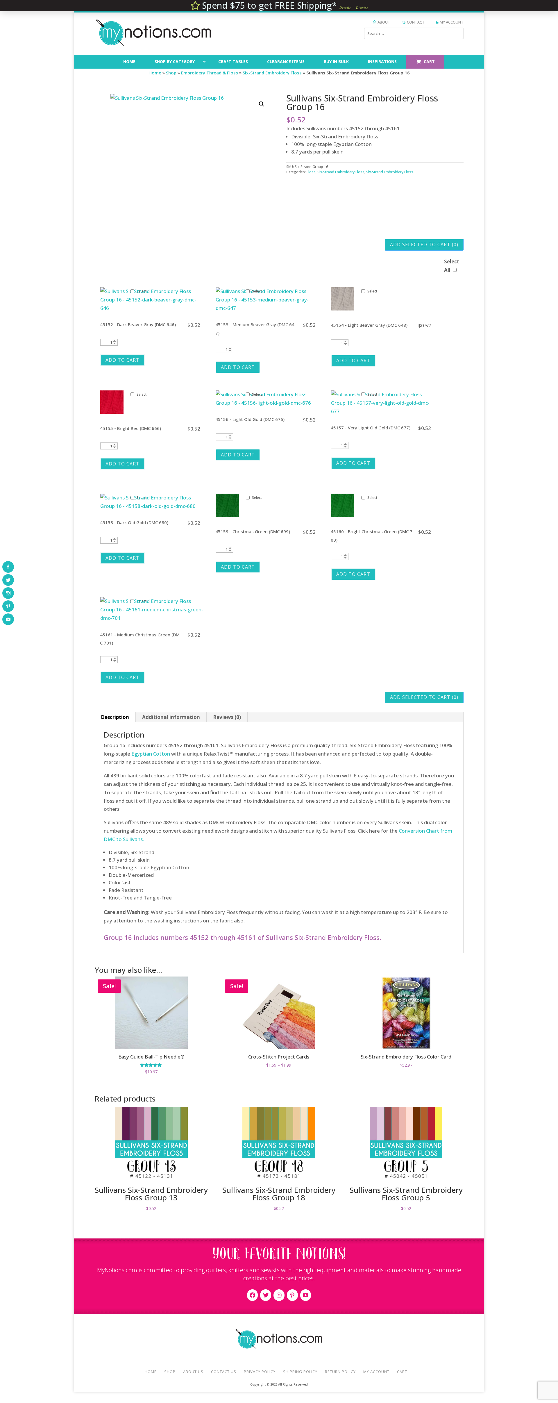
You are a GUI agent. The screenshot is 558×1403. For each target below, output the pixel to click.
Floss (311, 171)
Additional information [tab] (171, 717)
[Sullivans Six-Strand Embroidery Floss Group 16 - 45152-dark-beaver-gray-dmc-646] (152, 308)
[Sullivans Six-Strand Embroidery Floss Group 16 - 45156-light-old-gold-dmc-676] (267, 402)
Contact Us (223, 1371)
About (384, 22)
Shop (171, 73)
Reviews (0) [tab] (227, 717)
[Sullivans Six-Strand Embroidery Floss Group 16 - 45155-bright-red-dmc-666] (112, 411)
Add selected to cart (424, 244)
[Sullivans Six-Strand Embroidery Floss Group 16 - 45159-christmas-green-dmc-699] (227, 515)
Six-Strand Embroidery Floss (272, 73)
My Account (452, 22)
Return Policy (340, 1371)
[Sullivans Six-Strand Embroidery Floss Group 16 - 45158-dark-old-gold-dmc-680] (152, 506)
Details (345, 7)
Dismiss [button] (362, 7)
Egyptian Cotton (150, 753)
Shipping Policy (300, 1371)
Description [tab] (115, 717)
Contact (416, 22)
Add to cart (122, 360)
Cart (402, 1371)
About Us (193, 1371)
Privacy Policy (260, 1371)
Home (155, 73)
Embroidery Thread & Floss (209, 73)
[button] (261, 104)
